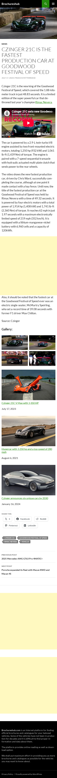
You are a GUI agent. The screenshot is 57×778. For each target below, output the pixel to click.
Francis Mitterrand (25, 78)
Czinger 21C (9, 538)
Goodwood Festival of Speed (33, 538)
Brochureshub (10, 3)
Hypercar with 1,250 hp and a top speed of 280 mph (27, 450)
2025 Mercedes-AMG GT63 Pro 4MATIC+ (22, 557)
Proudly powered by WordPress (29, 774)
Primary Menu (53, 4)
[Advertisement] (28, 265)
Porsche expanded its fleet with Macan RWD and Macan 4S (26, 570)
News (4, 44)
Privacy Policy (7, 774)
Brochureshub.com (11, 730)
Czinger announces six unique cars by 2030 (25, 498)
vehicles (25, 542)
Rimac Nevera (43, 102)
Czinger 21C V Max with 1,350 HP (20, 402)
